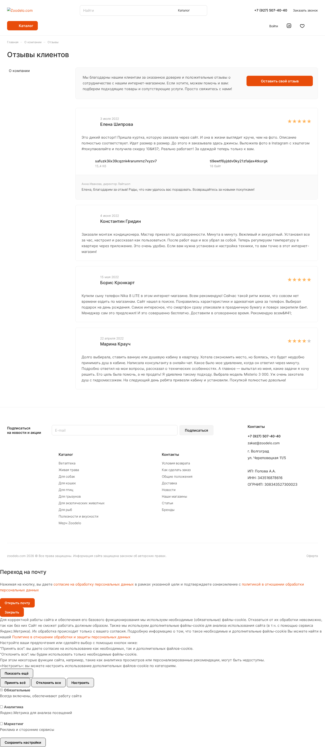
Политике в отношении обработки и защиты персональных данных (71, 637)
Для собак (67, 476)
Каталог (66, 454)
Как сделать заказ (176, 470)
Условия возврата (176, 463)
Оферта (312, 556)
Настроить (80, 683)
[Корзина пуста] (315, 25)
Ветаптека (67, 463)
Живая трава (69, 470)
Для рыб (65, 510)
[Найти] (201, 10)
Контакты (170, 454)
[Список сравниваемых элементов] (289, 25)
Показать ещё (17, 673)
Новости (169, 490)
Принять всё (15, 683)
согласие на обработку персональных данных (94, 584)
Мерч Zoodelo (70, 523)
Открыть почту (17, 603)
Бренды (168, 510)
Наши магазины (174, 496)
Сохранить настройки (23, 742)
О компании (19, 70)
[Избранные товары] (302, 25)
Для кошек (67, 483)
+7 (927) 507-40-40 (270, 10)
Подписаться (196, 430)
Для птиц (66, 490)
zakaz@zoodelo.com (264, 443)
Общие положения (177, 476)
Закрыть (12, 612)
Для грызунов (70, 496)
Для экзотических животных (82, 503)
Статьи (167, 503)
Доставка (169, 483)
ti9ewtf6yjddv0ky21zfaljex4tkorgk (239, 161)
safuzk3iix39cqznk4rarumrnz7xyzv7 (126, 161)
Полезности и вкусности (78, 516)
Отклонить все (48, 683)
